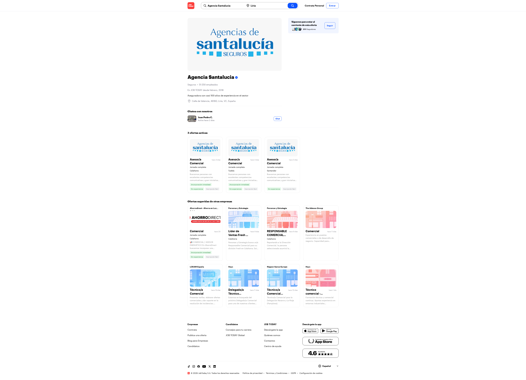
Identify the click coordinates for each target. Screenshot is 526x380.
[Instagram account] (193, 366)
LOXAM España (197, 267)
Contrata (192, 329)
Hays (230, 267)
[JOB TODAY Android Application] (329, 331)
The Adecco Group (314, 208)
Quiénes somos (272, 335)
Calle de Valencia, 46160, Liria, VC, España (214, 101)
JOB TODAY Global (235, 335)
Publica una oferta (197, 335)
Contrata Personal (314, 5)
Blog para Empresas (198, 340)
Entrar (332, 5)
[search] (293, 5)
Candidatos (194, 346)
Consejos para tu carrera (238, 329)
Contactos (269, 340)
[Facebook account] (198, 366)
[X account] (209, 366)
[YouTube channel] (204, 366)
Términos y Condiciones (276, 373)
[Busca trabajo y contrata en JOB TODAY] (191, 5)
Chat (277, 118)
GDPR (293, 373)
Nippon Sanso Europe (277, 267)
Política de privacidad (252, 373)
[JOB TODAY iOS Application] (310, 331)
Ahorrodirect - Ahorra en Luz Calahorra (203, 209)
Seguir (330, 25)
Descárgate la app (273, 329)
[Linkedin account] (214, 366)
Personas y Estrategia (238, 208)
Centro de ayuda (272, 346)
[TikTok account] (189, 366)
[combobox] (225, 6)
